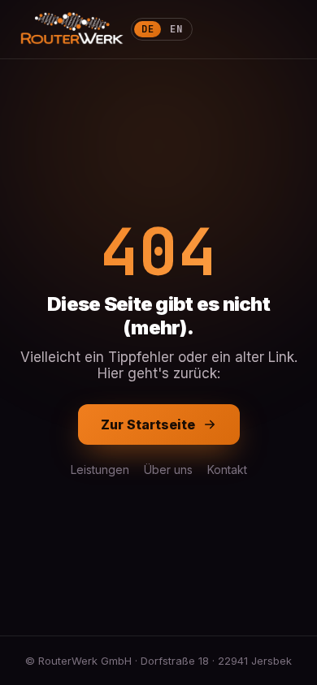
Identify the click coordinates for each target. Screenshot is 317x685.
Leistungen (100, 469)
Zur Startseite (148, 424)
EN (176, 29)
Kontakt (227, 469)
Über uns (168, 469)
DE (147, 29)
